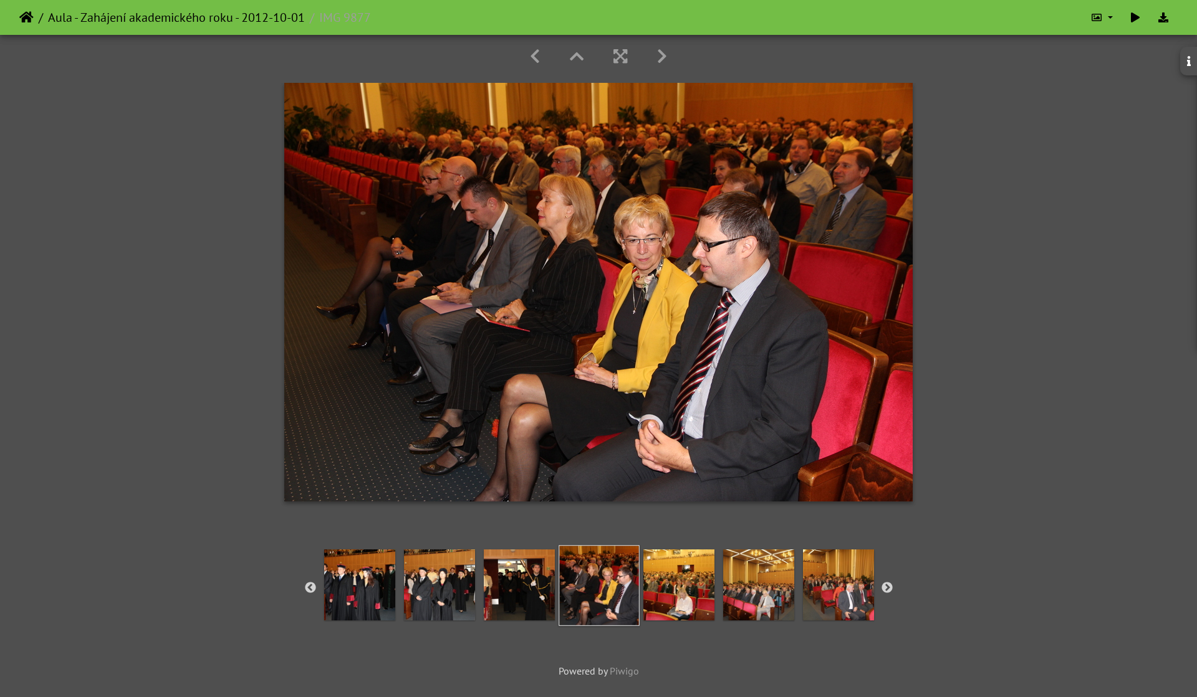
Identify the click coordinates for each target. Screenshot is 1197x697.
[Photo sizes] (1101, 17)
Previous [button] (310, 588)
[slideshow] (1135, 17)
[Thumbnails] (576, 56)
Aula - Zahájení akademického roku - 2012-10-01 (176, 17)
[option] (360, 585)
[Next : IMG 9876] (662, 56)
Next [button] (887, 588)
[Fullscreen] (620, 56)
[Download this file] (1163, 17)
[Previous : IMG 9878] (535, 56)
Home (26, 17)
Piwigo (624, 671)
